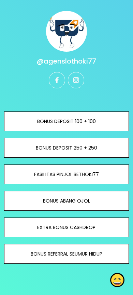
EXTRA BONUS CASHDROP (66, 227)
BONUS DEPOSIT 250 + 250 (66, 147)
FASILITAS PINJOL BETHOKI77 (66, 174)
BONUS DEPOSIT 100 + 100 (66, 121)
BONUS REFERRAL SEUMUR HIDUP (66, 253)
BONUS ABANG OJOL (66, 200)
